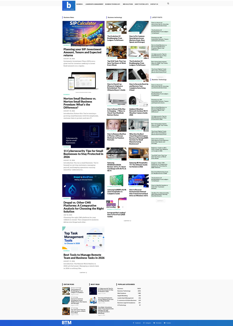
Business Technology (114, 33)
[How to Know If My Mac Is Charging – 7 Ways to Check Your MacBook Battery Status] (116, 100)
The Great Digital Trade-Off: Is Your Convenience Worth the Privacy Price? (159, 70)
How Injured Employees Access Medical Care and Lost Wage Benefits (105, 299)
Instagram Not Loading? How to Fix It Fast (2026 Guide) (116, 215)
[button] (168, 3)
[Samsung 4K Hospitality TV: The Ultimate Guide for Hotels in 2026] (138, 154)
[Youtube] (164, 323)
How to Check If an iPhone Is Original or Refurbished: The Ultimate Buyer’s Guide (116, 87)
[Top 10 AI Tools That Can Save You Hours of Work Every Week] (116, 52)
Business (67, 45)
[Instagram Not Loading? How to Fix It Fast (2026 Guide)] (116, 203)
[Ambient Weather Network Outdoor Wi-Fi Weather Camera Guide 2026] (138, 100)
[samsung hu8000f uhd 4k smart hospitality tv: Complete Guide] (116, 180)
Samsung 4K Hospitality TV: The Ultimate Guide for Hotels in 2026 (138, 165)
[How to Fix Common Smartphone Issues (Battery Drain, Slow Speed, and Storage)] (138, 27)
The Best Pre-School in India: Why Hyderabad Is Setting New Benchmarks (160, 194)
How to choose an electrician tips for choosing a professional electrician (159, 24)
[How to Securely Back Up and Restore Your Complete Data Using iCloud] (138, 75)
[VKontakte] (154, 323)
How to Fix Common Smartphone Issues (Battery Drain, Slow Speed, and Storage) (137, 39)
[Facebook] (133, 323)
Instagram (148, 323)
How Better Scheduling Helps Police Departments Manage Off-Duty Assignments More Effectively (106, 310)
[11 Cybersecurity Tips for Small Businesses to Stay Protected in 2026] (83, 135)
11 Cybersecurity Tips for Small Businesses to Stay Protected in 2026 (83, 153)
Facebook (138, 323)
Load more (82, 272)
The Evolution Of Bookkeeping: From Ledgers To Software (115, 38)
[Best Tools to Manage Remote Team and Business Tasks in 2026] (83, 239)
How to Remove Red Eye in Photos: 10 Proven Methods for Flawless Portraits (116, 137)
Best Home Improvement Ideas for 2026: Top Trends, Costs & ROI (159, 63)
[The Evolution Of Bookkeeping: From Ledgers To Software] (116, 27)
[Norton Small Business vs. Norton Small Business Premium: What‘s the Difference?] (83, 83)
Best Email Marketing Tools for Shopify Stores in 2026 (159, 172)
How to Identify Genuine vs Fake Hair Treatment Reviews (159, 186)
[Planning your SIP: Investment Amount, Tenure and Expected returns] (83, 33)
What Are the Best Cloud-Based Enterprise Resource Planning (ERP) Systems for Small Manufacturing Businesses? (138, 139)
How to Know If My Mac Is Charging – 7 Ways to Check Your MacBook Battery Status (116, 112)
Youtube (168, 323)
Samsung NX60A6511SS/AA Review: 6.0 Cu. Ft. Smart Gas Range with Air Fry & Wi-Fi (116, 167)
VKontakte (158, 323)
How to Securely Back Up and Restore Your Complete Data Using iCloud (138, 87)
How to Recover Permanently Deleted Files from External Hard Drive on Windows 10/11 (138, 193)
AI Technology (134, 33)
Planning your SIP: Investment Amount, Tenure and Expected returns (82, 52)
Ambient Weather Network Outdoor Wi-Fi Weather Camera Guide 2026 (138, 112)
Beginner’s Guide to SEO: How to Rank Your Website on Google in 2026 (159, 149)
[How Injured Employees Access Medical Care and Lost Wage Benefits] (93, 300)
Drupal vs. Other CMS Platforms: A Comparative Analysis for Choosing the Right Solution (84, 207)
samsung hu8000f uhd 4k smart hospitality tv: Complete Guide (116, 192)
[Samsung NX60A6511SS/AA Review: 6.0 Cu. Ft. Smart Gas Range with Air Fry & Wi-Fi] (116, 154)
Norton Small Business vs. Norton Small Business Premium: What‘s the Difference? (80, 103)
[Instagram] (143, 323)
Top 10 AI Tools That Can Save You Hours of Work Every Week (116, 63)
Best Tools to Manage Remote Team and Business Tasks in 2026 (84, 256)
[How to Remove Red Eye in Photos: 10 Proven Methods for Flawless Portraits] (116, 125)
